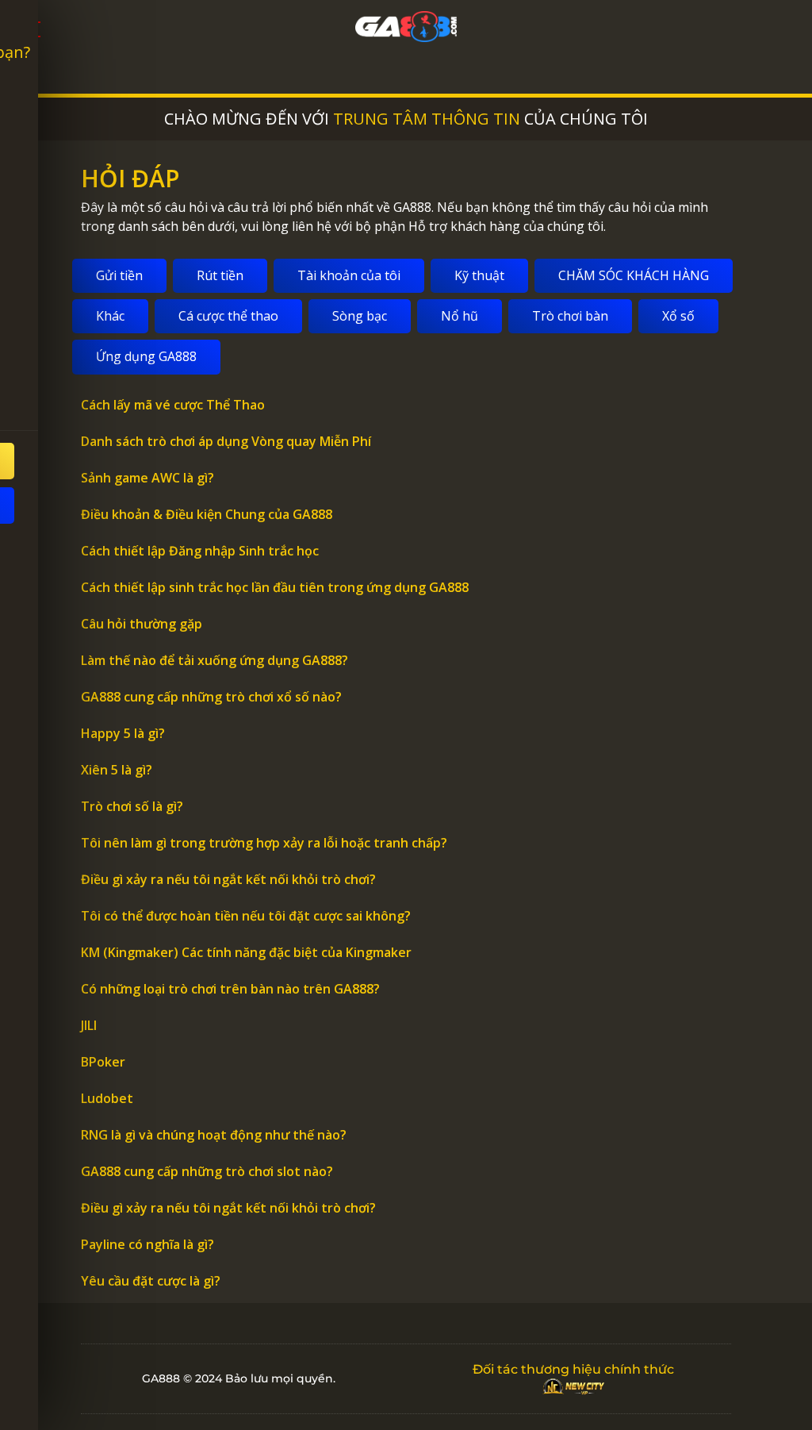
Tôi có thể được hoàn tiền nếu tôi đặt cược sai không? (246, 916)
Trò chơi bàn (570, 316)
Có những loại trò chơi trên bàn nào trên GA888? (230, 989)
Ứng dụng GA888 (146, 356)
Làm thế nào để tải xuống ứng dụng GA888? (214, 660)
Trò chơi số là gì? (132, 806)
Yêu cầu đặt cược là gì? (150, 1281)
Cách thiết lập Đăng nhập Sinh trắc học (200, 550)
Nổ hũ (459, 316)
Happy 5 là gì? (123, 733)
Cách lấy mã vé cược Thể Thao (173, 404)
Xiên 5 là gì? (116, 769)
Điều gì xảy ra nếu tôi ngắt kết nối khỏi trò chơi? (228, 879)
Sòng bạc (359, 316)
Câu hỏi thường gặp (141, 623)
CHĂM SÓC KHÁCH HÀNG (633, 275)
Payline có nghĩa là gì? (147, 1244)
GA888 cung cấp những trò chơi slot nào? (207, 1171)
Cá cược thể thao (228, 316)
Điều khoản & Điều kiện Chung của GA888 (206, 514)
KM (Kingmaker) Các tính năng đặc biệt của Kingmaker (246, 952)
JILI (89, 1025)
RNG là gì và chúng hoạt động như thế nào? (214, 1135)
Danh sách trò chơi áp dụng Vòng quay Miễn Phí (226, 441)
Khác (110, 316)
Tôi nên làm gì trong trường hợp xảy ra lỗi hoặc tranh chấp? (264, 842)
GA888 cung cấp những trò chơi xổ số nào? (211, 696)
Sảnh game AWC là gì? (147, 477)
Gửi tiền (119, 275)
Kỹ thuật (479, 275)
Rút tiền (220, 275)
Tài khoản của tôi (348, 275)
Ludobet (107, 1098)
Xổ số (678, 316)
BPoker (103, 1062)
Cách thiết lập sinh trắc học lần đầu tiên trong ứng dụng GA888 (275, 587)
